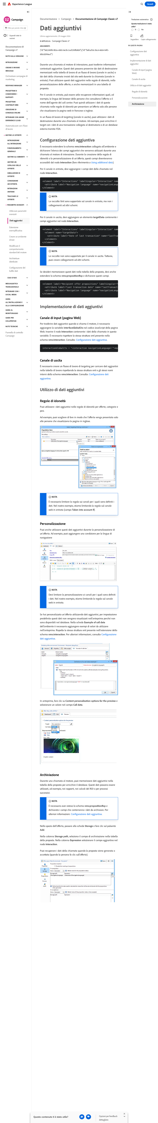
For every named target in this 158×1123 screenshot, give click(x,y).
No (142, 29)
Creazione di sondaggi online (13, 111)
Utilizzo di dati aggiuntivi (140, 85)
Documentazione (48, 18)
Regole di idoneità (139, 91)
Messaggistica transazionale (12, 285)
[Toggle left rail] (28, 12)
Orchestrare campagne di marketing (16, 78)
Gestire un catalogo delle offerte (14, 165)
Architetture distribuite (14, 260)
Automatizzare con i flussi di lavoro (16, 127)
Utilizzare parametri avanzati (17, 213)
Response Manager (14, 85)
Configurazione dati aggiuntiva (91, 339)
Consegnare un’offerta (12, 182)
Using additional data (102, 162)
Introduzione (11, 62)
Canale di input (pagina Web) (142, 72)
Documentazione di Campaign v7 (15, 48)
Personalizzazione (140, 97)
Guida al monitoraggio (12, 311)
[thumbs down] (88, 1116)
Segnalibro (135, 39)
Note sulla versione (15, 56)
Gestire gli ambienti (16, 157)
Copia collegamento (148, 39)
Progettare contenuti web (12, 103)
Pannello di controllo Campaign (14, 334)
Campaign (66, 18)
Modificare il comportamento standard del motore (18, 249)
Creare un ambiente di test (17, 238)
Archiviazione (138, 104)
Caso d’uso (12, 278)
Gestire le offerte (13, 135)
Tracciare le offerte (12, 198)
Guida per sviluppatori (11, 319)
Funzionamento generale (14, 149)
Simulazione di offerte (13, 174)
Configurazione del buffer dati (17, 269)
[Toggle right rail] (129, 12)
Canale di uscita (138, 79)
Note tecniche (12, 326)
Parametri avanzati (15, 205)
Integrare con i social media (12, 293)
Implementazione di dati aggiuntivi (140, 62)
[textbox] (15, 27)
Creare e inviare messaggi (13, 69)
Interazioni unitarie (12, 190)
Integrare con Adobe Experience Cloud (15, 119)
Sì (135, 29)
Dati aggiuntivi (16, 220)
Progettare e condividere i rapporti (11, 94)
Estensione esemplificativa (15, 229)
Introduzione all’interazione (14, 142)
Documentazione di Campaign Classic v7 (96, 18)
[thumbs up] (81, 1116)
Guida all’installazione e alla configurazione (15, 302)
